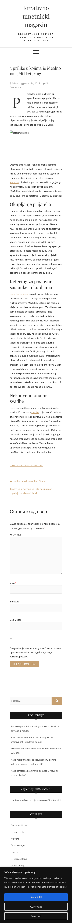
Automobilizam (19, 825)
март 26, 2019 (32, 83)
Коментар (16, 534)
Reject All (36, 916)
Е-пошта (15, 601)
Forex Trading (18, 832)
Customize (36, 906)
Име (13, 583)
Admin (15, 83)
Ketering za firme (19, 294)
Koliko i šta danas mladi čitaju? (28, 480)
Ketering (14, 182)
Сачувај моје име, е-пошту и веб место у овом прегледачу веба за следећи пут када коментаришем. (35, 652)
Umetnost (16, 851)
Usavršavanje (18, 865)
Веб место (15, 619)
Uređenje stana (19, 858)
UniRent (15, 800)
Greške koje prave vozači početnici (42, 800)
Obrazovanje (17, 845)
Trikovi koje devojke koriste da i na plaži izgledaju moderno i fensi (31, 491)
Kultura (15, 838)
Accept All (36, 897)
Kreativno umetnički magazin (36, 16)
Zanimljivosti (34, 465)
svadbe (35, 412)
